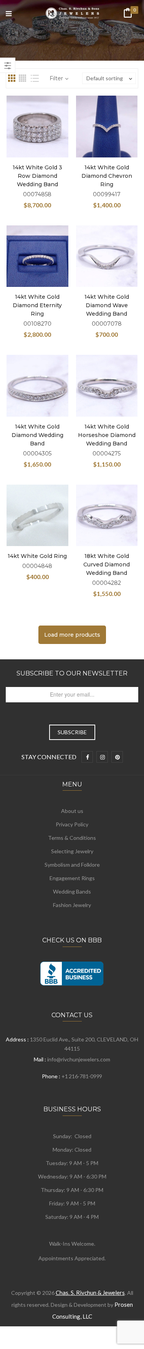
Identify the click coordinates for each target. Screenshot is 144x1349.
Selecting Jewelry (72, 851)
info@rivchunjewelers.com (78, 1059)
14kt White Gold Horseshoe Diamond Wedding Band (107, 435)
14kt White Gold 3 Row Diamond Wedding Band (37, 176)
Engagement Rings (72, 878)
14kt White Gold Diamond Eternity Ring (37, 305)
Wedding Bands (72, 891)
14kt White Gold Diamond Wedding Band (37, 435)
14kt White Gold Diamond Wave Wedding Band (106, 305)
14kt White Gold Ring (37, 556)
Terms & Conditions (72, 837)
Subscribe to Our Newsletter (72, 673)
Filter (56, 78)
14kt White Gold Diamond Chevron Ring (106, 176)
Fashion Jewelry (72, 905)
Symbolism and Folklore (72, 864)
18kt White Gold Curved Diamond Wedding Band (106, 564)
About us (72, 811)
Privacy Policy (72, 824)
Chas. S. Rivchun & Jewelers (90, 1292)
